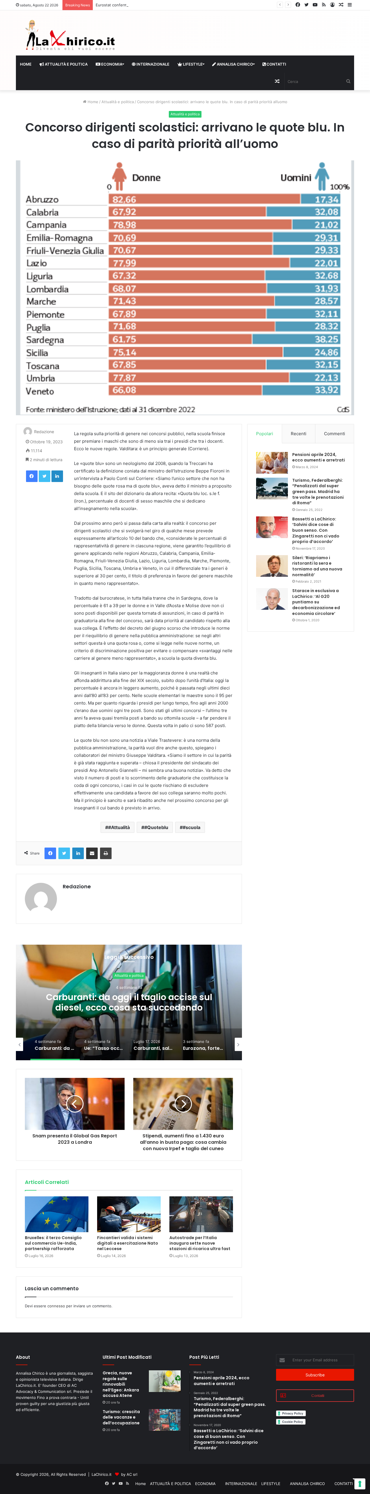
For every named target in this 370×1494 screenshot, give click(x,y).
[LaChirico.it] (69, 36)
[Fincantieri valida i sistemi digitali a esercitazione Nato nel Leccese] (129, 1214)
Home (26, 64)
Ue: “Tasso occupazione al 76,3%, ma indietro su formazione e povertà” (129, 1002)
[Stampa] (106, 853)
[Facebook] (32, 476)
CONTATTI (276, 64)
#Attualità (119, 827)
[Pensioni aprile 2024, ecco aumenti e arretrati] (272, 463)
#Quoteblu (156, 827)
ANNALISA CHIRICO (234, 64)
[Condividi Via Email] (92, 853)
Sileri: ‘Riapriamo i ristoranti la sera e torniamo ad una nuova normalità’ (317, 566)
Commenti (334, 433)
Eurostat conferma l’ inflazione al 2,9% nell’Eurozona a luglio (150, 5)
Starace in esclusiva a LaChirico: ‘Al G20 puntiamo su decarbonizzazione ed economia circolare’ (316, 602)
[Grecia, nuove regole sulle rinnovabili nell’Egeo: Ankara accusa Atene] (165, 1381)
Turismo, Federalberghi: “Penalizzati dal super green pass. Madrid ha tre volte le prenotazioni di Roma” (318, 491)
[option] (129, 1002)
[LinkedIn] (57, 476)
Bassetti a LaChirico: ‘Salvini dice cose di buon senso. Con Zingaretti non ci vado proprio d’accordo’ (315, 530)
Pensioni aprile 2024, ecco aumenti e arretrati (318, 457)
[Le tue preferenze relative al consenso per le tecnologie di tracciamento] (359, 1483)
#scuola (191, 827)
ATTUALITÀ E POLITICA (66, 64)
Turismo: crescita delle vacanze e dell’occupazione (121, 1417)
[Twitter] (44, 476)
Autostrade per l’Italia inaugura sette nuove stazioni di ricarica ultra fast (199, 1243)
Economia (129, 976)
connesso (56, 1306)
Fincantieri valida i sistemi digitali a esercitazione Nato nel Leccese (127, 1243)
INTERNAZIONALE (152, 64)
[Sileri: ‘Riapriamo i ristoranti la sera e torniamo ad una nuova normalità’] (272, 566)
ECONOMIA (111, 64)
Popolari (264, 433)
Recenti (298, 433)
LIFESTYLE (192, 64)
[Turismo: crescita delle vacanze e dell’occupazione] (165, 1420)
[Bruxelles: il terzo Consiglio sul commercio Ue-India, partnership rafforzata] (56, 1214)
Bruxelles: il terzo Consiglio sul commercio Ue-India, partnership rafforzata (53, 1243)
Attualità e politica (117, 101)
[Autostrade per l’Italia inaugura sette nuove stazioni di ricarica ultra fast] (201, 1214)
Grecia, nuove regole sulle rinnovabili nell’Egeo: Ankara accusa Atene (121, 1384)
